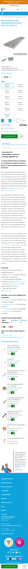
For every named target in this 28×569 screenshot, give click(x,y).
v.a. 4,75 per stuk (12, 403)
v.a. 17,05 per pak (12, 417)
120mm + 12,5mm (20, 109)
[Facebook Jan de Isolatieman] (8, 552)
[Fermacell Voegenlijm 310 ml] (4, 441)
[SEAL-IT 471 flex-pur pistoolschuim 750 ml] (4, 349)
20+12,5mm (14, 320)
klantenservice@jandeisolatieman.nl (12, 337)
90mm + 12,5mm (20, 103)
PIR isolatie (7, 16)
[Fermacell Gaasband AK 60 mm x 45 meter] (4, 388)
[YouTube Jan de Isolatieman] (17, 552)
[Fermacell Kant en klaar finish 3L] (4, 429)
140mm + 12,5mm (7, 115)
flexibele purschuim (14, 284)
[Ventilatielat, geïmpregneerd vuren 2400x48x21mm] (4, 402)
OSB (2, 229)
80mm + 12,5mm (7, 103)
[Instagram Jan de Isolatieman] (11, 552)
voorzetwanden (9, 190)
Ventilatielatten (7, 299)
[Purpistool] (4, 362)
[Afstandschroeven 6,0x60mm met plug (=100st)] (4, 375)
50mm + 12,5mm (20, 91)
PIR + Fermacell (14, 16)
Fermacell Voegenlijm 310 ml (15, 438)
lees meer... (20, 70)
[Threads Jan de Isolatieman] (19, 552)
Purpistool (10, 359)
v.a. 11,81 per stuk (12, 351)
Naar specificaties (6, 73)
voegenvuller (8, 290)
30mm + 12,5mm (20, 85)
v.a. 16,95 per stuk (12, 363)
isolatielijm (10, 274)
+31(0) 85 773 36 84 (6, 335)
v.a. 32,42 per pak (12, 376)
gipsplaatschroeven (19, 281)
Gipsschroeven (7, 311)
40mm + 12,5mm (7, 91)
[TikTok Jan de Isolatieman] (13, 552)
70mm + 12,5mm (20, 97)
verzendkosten (8, 125)
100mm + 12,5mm (7, 109)
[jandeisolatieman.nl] (3, 9)
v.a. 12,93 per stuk (12, 390)
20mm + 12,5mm (7, 85)
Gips (22, 227)
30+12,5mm (23, 320)
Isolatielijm (6, 309)
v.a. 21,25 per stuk (12, 430)
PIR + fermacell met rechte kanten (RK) (12, 245)
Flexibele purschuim (9, 304)
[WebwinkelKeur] (19, 542)
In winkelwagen (8, 136)
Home (2, 16)
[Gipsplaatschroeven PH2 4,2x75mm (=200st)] (4, 415)
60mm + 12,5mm (7, 97)
